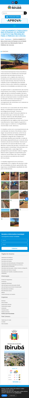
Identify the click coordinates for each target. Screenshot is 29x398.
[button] (14, 26)
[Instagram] (16, 2)
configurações (18, 392)
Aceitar (4, 395)
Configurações (12, 395)
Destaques (8, 39)
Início (2, 39)
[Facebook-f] (12, 2)
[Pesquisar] (25, 13)
